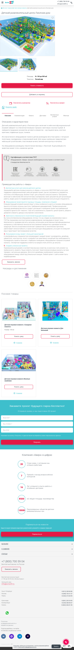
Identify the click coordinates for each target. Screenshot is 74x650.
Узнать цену (19, 336)
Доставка (43, 116)
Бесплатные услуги (54, 115)
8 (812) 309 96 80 (67, 591)
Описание (8, 116)
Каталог (5, 544)
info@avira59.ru (62, 4)
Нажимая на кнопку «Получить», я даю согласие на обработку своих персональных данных (31, 435)
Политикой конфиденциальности (27, 647)
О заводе (5, 549)
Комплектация (19, 116)
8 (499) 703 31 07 (67, 594)
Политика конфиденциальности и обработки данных (8, 623)
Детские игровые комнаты (20, 8)
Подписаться (37, 534)
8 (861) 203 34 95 (67, 600)
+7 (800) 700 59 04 (63, 1)
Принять (56, 646)
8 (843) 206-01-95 (67, 605)
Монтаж (66, 116)
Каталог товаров (7, 8)
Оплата (31, 116)
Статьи (4, 554)
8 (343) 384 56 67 (67, 603)
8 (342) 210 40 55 (67, 596)
